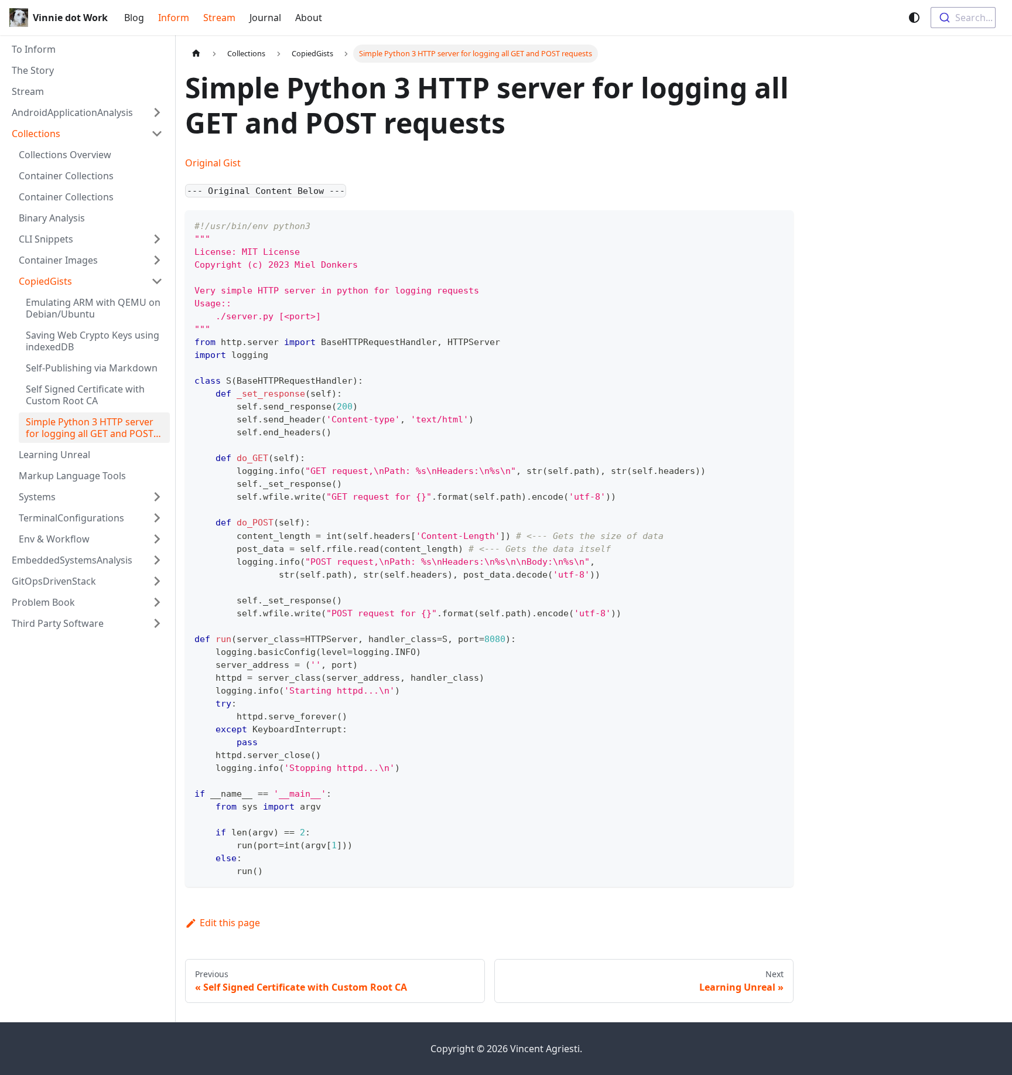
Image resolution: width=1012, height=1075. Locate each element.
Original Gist (213, 162)
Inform (173, 17)
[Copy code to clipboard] (779, 224)
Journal (265, 17)
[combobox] (963, 17)
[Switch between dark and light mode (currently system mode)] (914, 17)
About (308, 17)
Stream (219, 17)
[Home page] (196, 54)
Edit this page (230, 922)
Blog (134, 17)
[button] (87, 112)
